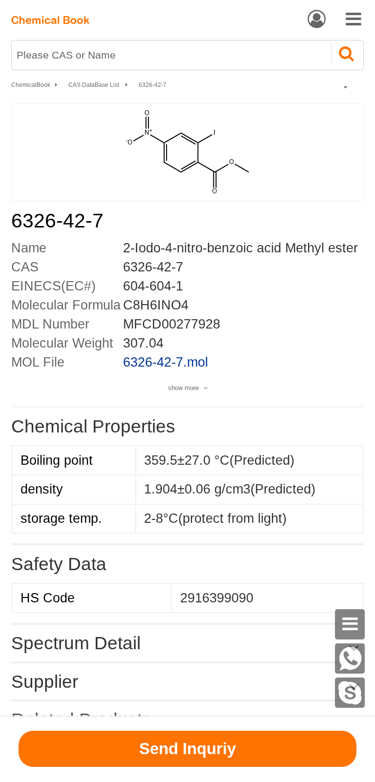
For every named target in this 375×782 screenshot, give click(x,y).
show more (183, 387)
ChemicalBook (30, 85)
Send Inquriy (187, 749)
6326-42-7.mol (165, 362)
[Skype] (350, 693)
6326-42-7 (153, 85)
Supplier (44, 681)
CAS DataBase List (94, 85)
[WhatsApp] (350, 658)
